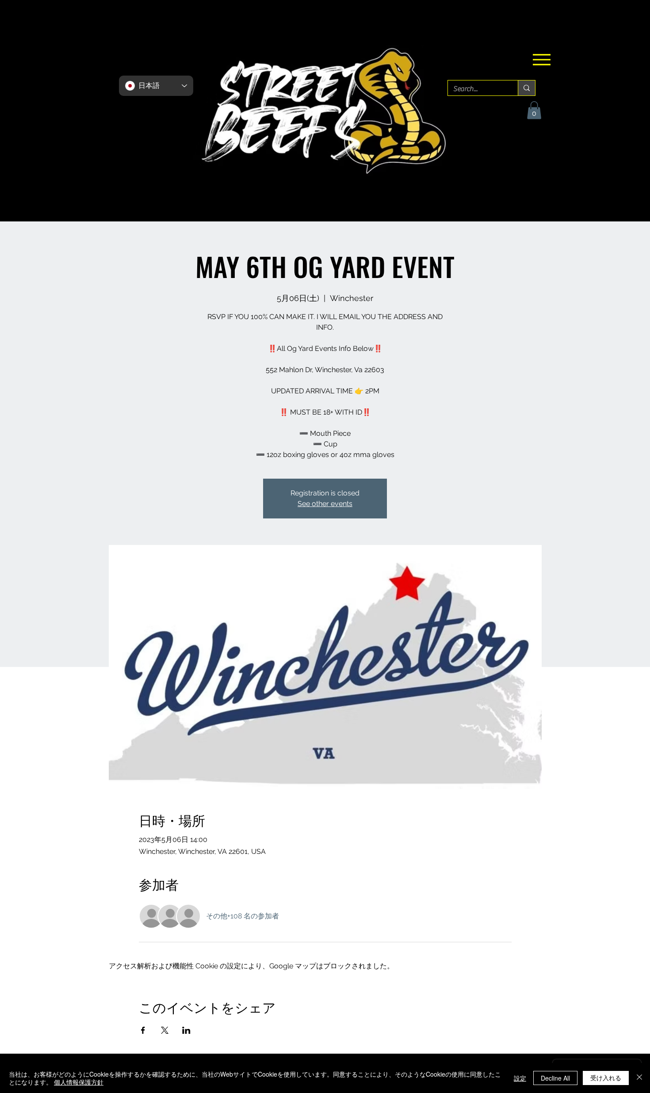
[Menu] (541, 59)
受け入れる (605, 1077)
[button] (534, 110)
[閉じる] (639, 1078)
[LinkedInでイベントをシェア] (186, 1030)
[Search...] (526, 87)
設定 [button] (520, 1078)
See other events (325, 503)
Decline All (555, 1078)
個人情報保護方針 (78, 1082)
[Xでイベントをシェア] (165, 1030)
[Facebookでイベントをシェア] (143, 1030)
